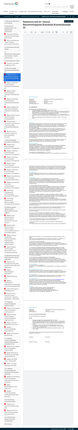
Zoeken (47, 3)
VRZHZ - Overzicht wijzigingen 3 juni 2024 (10, 364)
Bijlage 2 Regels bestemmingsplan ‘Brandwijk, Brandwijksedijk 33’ (11, 93)
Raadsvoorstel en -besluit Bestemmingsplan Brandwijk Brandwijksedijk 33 (11, 77)
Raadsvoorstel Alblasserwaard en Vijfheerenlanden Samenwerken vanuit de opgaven (10, 219)
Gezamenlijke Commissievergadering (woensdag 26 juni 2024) (33, 16)
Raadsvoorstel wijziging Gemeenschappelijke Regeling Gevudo (12, 310)
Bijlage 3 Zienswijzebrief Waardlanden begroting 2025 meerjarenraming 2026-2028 (12, 283)
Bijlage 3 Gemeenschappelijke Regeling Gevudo (10, 328)
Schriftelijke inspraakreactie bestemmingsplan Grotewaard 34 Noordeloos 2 (12, 201)
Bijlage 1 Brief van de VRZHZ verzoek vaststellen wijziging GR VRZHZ (11, 354)
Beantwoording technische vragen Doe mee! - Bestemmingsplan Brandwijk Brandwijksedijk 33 (12, 125)
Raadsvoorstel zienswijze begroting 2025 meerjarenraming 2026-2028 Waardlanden (12, 264)
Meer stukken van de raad (35, 11)
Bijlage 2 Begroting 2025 (10, 277)
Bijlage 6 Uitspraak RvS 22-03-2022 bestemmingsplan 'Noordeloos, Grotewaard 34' (11, 185)
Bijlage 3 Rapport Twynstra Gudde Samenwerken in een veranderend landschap (10, 249)
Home (13, 16)
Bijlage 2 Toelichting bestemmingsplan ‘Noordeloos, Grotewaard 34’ (11, 158)
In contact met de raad (13, 12)
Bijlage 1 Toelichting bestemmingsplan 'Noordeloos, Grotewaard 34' (11, 152)
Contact (71, 11)
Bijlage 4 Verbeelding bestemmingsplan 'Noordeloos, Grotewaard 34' (11, 171)
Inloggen (70, 429)
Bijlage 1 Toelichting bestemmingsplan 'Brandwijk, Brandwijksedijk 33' (11, 85)
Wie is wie (47, 11)
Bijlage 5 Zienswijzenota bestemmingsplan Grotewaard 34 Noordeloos (12, 177)
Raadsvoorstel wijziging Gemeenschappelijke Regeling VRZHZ (12, 348)
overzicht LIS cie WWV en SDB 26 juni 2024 (11, 64)
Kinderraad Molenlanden (55, 12)
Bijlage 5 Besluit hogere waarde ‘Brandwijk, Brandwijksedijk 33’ (12, 117)
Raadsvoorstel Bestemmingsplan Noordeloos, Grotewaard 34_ (12, 146)
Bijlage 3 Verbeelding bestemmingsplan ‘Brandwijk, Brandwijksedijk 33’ (11, 101)
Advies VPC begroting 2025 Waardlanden (11, 289)
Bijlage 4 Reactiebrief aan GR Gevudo (11, 334)
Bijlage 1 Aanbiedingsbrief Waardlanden (9, 271)
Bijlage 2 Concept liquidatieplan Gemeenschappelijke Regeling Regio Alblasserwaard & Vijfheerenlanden (10, 239)
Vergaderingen (23, 11)
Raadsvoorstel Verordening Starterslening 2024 (11, 405)
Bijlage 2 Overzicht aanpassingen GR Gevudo (11, 323)
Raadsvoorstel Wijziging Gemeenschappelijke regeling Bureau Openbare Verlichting (12, 379)
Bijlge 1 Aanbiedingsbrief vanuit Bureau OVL (10, 386)
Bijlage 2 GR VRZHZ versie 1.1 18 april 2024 (10, 360)
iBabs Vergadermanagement (58, 429)
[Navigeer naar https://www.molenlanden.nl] (11, 6)
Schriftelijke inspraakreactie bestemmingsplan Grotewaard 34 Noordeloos (11, 193)
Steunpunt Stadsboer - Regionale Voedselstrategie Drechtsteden (11, 35)
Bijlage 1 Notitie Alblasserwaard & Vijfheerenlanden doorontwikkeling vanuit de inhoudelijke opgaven (11, 228)
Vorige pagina (69, 21)
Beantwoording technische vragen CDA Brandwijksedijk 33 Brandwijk (10, 134)
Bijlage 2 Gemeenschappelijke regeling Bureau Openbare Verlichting (11, 393)
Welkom (6, 11)
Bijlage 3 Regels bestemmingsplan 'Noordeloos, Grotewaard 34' (11, 165)
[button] (72, 7)
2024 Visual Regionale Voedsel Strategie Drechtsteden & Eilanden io (11, 42)
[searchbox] (57, 7)
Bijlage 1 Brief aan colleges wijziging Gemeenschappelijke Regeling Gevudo (10, 317)
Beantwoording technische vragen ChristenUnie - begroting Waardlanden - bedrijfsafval (11, 296)
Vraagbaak (65, 11)
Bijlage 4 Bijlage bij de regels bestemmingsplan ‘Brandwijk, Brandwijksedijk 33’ (11, 109)
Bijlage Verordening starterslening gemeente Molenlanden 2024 (11, 412)
